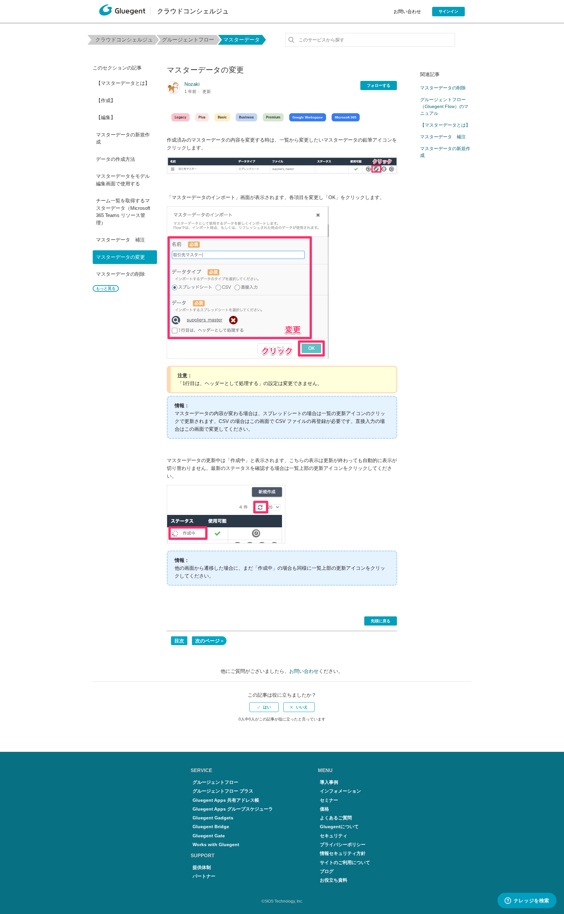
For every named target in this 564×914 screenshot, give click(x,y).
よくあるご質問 (336, 817)
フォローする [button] (378, 85)
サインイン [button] (448, 11)
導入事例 (329, 782)
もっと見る (106, 288)
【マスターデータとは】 (123, 83)
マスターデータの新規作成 (123, 138)
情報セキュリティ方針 (343, 853)
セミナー (329, 800)
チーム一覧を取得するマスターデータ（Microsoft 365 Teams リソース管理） (123, 211)
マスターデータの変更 (120, 257)
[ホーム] (122, 11)
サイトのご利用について (345, 862)
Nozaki (191, 84)
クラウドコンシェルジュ (124, 39)
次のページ (207, 640)
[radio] (264, 707)
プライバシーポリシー (343, 844)
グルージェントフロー (188, 39)
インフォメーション (340, 791)
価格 (324, 809)
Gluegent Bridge (211, 826)
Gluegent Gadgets (213, 817)
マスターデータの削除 (120, 274)
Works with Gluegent (216, 844)
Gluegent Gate (209, 835)
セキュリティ (333, 835)
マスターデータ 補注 (120, 239)
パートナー (204, 876)
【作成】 (106, 100)
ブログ (327, 871)
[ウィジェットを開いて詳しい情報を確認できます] (526, 901)
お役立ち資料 (333, 880)
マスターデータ (241, 39)
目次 (179, 640)
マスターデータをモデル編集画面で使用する (123, 179)
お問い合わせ (407, 11)
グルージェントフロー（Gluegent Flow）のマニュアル (444, 106)
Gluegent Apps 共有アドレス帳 (226, 800)
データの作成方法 (115, 159)
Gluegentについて (339, 826)
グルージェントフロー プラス (223, 791)
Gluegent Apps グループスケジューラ (233, 809)
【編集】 (106, 117)
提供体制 (202, 867)
